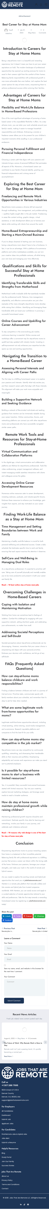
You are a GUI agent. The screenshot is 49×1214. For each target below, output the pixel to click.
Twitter (18, 916)
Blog (3, 1153)
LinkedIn (8, 916)
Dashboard (6, 1115)
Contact (5, 1188)
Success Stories (8, 1165)
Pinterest (29, 916)
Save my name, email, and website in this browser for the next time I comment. (24, 970)
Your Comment (9, 976)
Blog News (32, 33)
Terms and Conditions (10, 1184)
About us (5, 1176)
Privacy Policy (7, 1180)
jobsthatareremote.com (32, 880)
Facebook (8, 920)
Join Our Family (8, 1161)
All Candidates (7, 1111)
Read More (8, 1056)
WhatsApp (40, 916)
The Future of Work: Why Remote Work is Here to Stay (23, 1044)
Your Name (8, 943)
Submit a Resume (9, 1142)
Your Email (8, 954)
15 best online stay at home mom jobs (23, 585)
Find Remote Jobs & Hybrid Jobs (14, 1134)
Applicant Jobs (7, 1123)
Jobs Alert (5, 1138)
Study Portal (6, 1157)
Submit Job (6, 1119)
